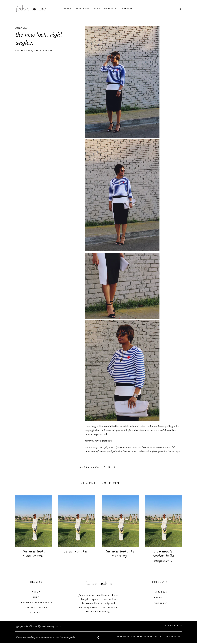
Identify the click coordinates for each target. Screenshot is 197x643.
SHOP (36, 597)
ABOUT (36, 592)
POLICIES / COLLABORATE (36, 602)
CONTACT (36, 612)
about (68, 9)
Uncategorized (43, 51)
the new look (23, 51)
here (135, 447)
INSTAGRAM (161, 592)
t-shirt (112, 447)
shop (97, 9)
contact (127, 9)
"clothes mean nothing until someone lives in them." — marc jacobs (45, 637)
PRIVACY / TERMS (36, 607)
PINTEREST (161, 603)
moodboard (111, 9)
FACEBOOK (160, 598)
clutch (121, 451)
